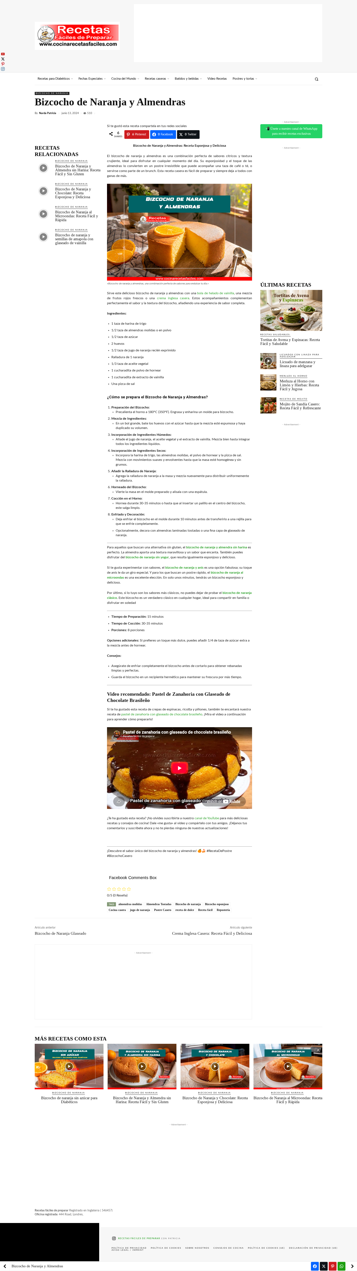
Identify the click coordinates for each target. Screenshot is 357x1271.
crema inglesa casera (173, 298)
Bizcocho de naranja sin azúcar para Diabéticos (69, 1100)
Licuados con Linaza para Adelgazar (299, 356)
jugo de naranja (140, 910)
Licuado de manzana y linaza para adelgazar (297, 364)
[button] (316, 79)
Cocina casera (117, 910)
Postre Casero (162, 910)
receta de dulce (184, 910)
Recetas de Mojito (293, 399)
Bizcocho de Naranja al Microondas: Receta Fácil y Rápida (76, 216)
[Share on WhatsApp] (341, 1266)
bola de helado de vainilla (215, 293)
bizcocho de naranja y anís (184, 567)
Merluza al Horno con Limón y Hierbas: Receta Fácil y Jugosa (299, 385)
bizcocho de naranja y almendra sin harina (216, 547)
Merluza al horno (293, 376)
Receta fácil (205, 910)
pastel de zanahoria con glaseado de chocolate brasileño (161, 714)
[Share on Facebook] (315, 1266)
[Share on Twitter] (324, 1266)
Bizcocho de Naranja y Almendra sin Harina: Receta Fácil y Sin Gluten (77, 170)
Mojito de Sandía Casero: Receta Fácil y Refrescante (300, 406)
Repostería (223, 910)
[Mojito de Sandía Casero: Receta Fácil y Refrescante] (268, 405)
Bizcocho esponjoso (217, 904)
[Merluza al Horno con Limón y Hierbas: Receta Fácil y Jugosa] (268, 382)
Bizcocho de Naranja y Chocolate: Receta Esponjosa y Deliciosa (73, 193)
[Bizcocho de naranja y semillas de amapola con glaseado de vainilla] (43, 236)
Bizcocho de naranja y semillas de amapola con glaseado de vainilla (74, 239)
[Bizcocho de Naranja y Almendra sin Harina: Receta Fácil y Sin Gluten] (43, 168)
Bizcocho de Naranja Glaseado (60, 933)
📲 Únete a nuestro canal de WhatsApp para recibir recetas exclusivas (291, 131)
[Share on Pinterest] (333, 1266)
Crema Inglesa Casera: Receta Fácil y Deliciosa (212, 933)
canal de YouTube (207, 818)
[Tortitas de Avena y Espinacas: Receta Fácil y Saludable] (291, 310)
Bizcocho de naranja (52, 93)
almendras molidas (130, 904)
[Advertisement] (228, 33)
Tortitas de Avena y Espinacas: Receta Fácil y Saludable (290, 342)
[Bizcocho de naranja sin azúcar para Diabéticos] (69, 1066)
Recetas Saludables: (275, 335)
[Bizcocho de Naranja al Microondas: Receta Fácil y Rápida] (43, 213)
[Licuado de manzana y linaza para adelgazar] (268, 361)
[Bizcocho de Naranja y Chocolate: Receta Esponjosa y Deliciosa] (43, 190)
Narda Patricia (47, 113)
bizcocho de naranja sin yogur (147, 557)
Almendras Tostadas (158, 904)
